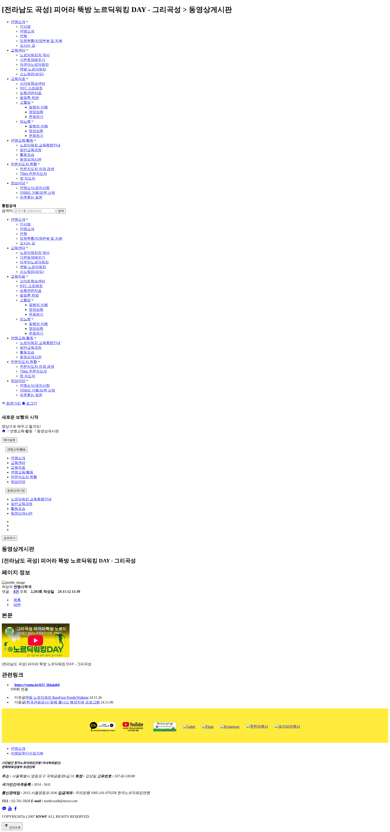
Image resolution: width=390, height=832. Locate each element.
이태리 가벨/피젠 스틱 (37, 193)
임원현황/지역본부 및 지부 (41, 41)
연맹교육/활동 (22, 140)
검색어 (7, 211)
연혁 (23, 36)
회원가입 (13, 403)
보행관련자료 (31, 93)
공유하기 (9, 538)
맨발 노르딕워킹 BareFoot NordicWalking (56, 697)
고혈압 (25, 102)
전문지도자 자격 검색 (37, 169)
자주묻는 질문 (31, 197)
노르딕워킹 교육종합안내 (40, 145)
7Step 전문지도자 (33, 174)
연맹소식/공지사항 (35, 188)
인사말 (25, 26)
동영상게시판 (31, 159)
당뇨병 (25, 121)
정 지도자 (27, 178)
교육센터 (18, 50)
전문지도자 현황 (24, 164)
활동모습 (27, 155)
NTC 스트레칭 (31, 88)
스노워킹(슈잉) (32, 74)
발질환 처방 (29, 98)
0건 (16, 591)
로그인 (31, 403)
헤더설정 (9, 440)
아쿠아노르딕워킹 (34, 64)
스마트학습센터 (32, 83)
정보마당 (18, 183)
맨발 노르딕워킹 (33, 69)
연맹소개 (18, 22)
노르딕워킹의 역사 (35, 55)
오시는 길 (27, 45)
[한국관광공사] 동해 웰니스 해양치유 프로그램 (62, 702)
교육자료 (18, 79)
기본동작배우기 (32, 60)
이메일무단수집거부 (27, 753)
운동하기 (36, 117)
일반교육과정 (31, 150)
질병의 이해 (38, 107)
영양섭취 (36, 112)
